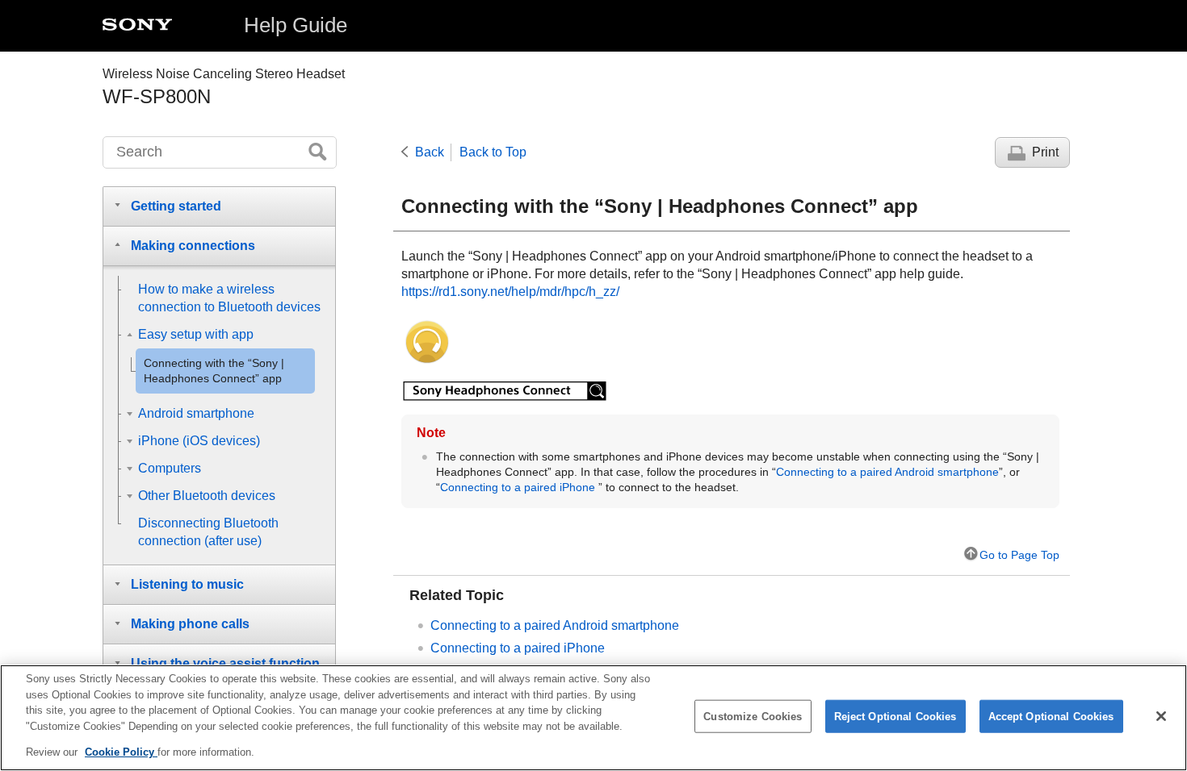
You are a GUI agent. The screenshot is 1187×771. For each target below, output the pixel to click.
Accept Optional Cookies (1051, 717)
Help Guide (295, 25)
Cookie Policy (121, 752)
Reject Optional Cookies (895, 717)
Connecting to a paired (517, 487)
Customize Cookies (752, 717)
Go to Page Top (1019, 554)
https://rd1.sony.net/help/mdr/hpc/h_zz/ (510, 291)
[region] (593, 718)
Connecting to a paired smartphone (887, 471)
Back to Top (492, 152)
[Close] (1161, 716)
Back (429, 152)
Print (1045, 152)
